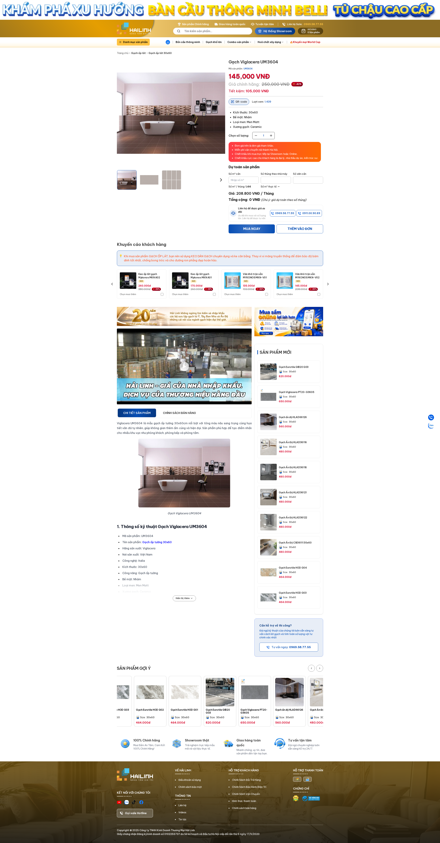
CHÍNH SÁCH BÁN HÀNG (179, 413)
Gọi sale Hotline (136, 813)
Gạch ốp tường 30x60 (157, 542)
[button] (127, 180)
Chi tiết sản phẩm (137, 413)
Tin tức (182, 819)
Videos (182, 812)
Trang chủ (122, 53)
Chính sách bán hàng (244, 808)
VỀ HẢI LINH (183, 770)
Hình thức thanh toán (244, 801)
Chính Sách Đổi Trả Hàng (246, 779)
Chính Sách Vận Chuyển (246, 794)
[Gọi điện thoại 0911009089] (431, 417)
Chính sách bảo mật (190, 787)
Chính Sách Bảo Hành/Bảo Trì (249, 787)
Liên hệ (182, 805)
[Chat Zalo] (431, 426)
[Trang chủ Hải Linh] (134, 29)
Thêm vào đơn (300, 229)
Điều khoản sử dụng (189, 779)
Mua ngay (251, 229)
